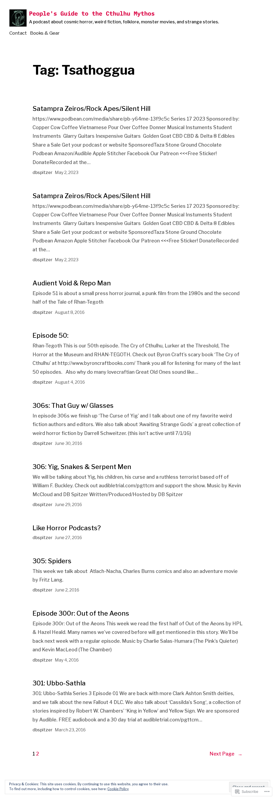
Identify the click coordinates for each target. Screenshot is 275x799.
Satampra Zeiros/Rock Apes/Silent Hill (91, 108)
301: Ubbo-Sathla (59, 683)
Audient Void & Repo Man (71, 283)
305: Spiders (51, 561)
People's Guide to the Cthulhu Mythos (92, 13)
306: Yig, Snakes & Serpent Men (81, 466)
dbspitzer (42, 172)
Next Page (226, 754)
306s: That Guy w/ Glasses (73, 405)
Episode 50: (50, 335)
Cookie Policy (118, 789)
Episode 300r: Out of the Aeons (80, 613)
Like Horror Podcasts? (66, 528)
